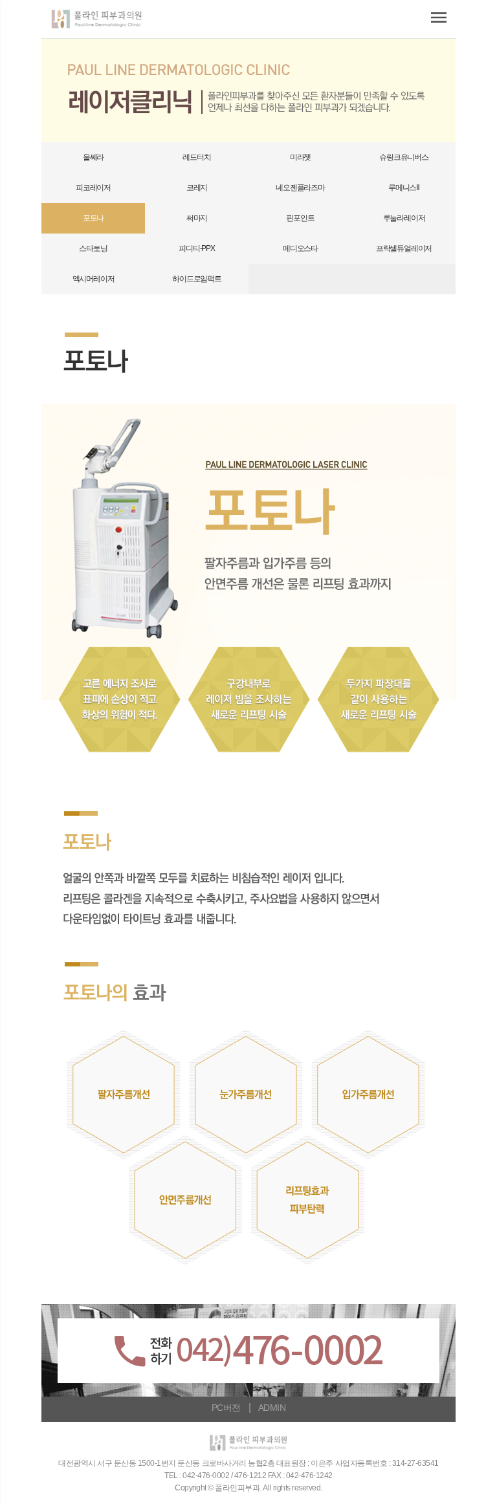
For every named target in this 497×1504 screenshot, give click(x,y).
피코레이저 (93, 187)
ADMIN (271, 1407)
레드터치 (196, 157)
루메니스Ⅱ (403, 187)
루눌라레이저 (404, 218)
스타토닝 (93, 248)
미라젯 (300, 157)
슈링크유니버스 (403, 157)
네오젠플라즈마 (300, 187)
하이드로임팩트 (196, 278)
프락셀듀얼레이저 (404, 248)
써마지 (196, 218)
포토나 (93, 218)
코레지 (196, 187)
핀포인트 (300, 218)
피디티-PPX (197, 248)
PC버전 (226, 1407)
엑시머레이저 (93, 278)
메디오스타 (300, 248)
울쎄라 (93, 157)
